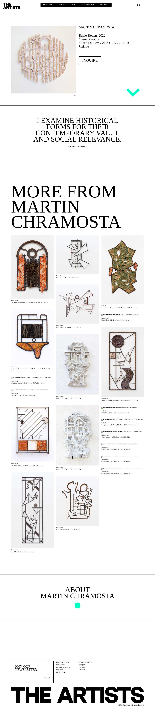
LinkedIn (82, 670)
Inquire (90, 60)
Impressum (59, 670)
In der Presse (60, 665)
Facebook (82, 667)
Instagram (82, 665)
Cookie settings (61, 672)
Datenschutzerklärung (63, 667)
